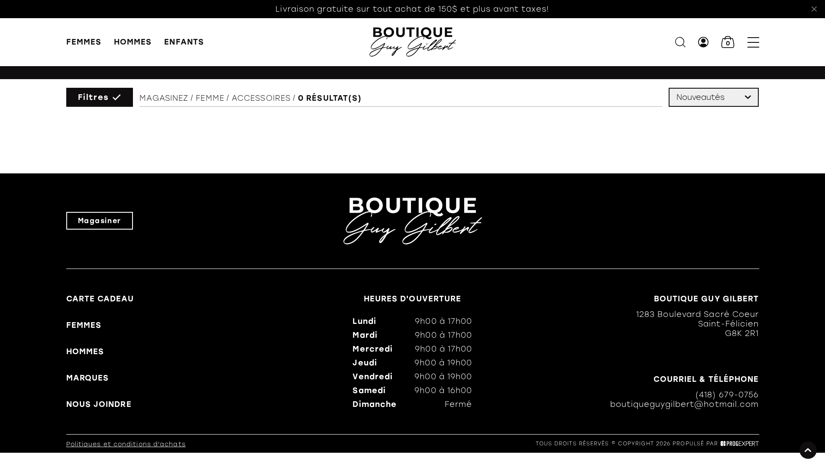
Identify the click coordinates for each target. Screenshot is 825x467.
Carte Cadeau (100, 299)
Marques (87, 378)
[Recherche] (680, 42)
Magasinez (163, 98)
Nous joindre (99, 404)
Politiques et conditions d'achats (126, 444)
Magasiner (99, 221)
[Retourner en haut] (808, 450)
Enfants (184, 42)
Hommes (133, 42)
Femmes (84, 42)
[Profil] (703, 42)
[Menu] (753, 42)
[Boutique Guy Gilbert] (412, 41)
